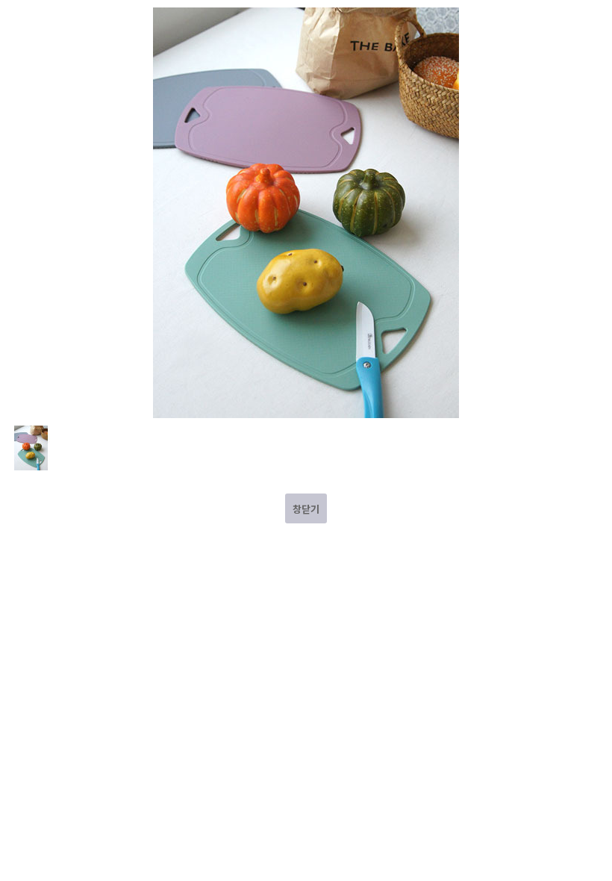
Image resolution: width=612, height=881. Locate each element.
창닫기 (306, 509)
